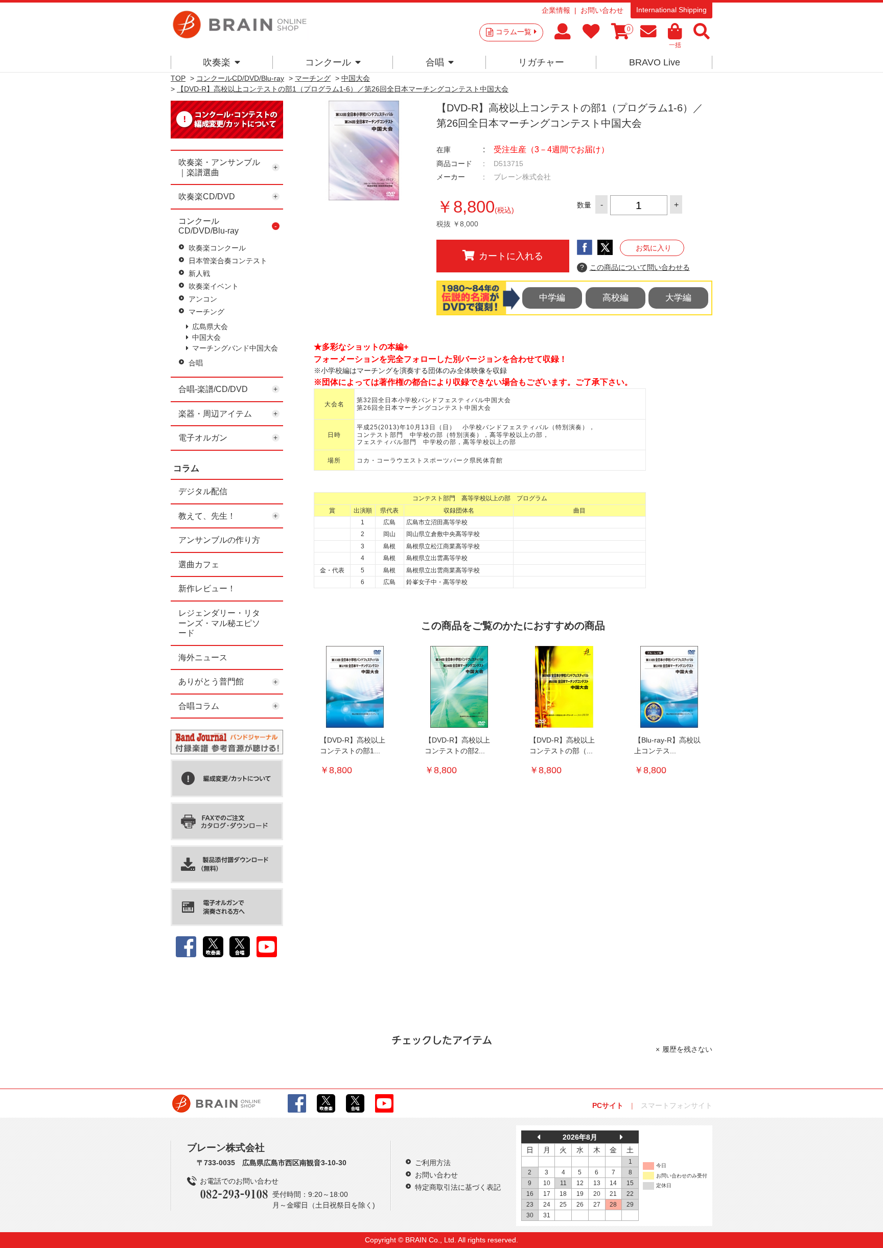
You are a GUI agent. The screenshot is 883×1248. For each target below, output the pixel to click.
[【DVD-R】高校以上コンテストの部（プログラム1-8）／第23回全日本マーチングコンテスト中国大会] (564, 687)
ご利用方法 (433, 1163)
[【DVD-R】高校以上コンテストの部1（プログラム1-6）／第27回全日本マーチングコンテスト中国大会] (355, 687)
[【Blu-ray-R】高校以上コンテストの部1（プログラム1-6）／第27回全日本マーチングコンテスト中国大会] (669, 687)
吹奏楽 (216, 62)
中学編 (552, 298)
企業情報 (556, 10)
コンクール (328, 62)
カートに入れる (511, 256)
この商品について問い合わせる (635, 267)
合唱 (435, 62)
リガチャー (541, 62)
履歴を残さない (687, 1049)
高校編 (615, 298)
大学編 (678, 298)
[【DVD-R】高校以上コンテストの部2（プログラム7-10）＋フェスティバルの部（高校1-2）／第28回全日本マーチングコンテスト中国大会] (459, 687)
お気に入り (653, 248)
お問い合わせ (601, 10)
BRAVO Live (654, 62)
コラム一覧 (513, 32)
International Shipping (671, 10)
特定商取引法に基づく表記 (458, 1187)
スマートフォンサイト (676, 1105)
